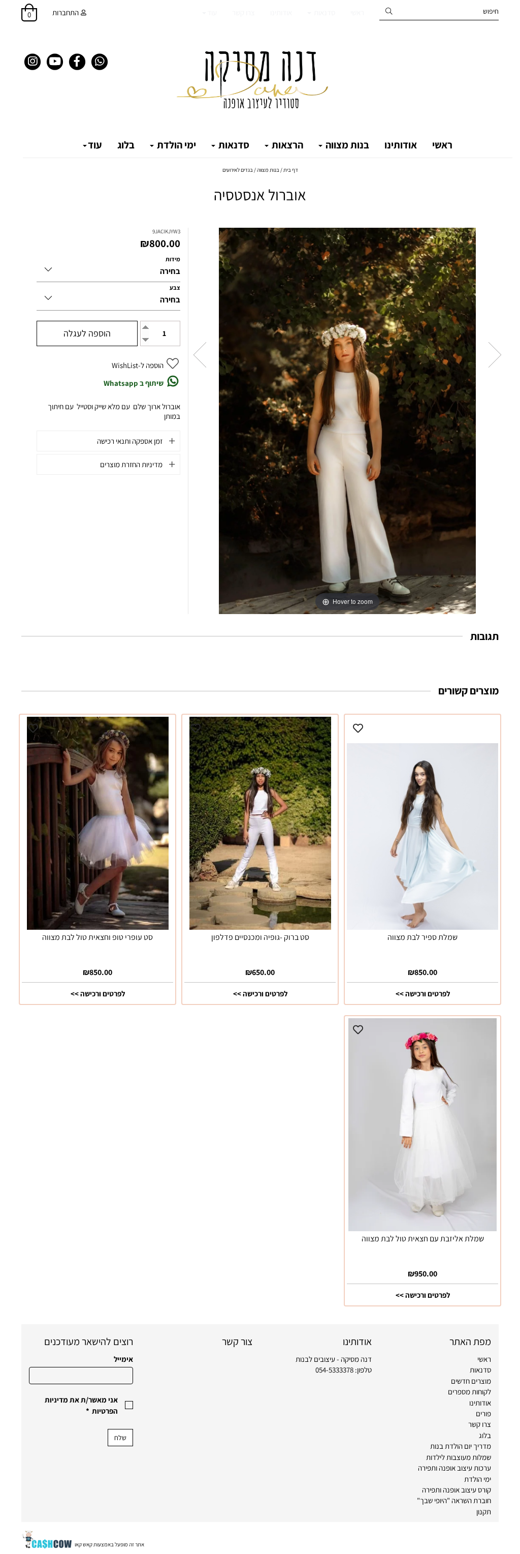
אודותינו (281, 12)
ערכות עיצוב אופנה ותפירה (454, 1468)
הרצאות (286, 144)
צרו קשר (243, 12)
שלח (120, 1437)
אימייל (123, 1359)
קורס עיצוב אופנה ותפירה (456, 1490)
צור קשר (237, 1341)
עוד (212, 12)
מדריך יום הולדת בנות (460, 1446)
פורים (483, 1413)
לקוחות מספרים (469, 1391)
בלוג (126, 144)
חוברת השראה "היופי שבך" (454, 1500)
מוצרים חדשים (471, 1381)
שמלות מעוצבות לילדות (458, 1457)
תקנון (483, 1511)
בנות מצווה (346, 144)
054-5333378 (334, 1370)
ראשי (357, 12)
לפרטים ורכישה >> (423, 993)
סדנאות (323, 12)
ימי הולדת (175, 144)
